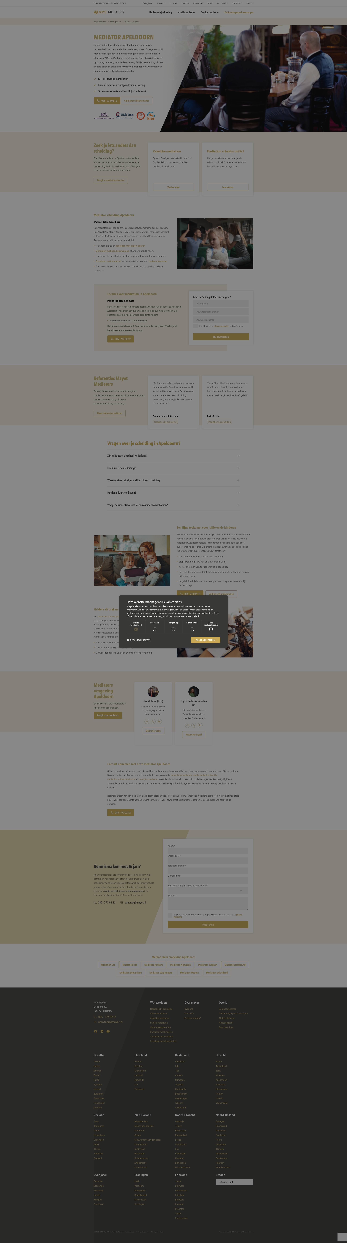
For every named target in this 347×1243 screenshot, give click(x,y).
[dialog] (173, 621)
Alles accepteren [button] (205, 640)
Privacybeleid (192, 616)
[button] (138, 640)
